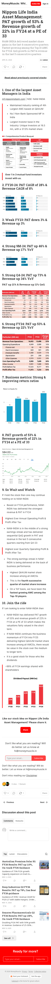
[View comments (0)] (13, 66)
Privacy (24, 971)
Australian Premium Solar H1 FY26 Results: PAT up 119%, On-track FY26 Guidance (19, 864)
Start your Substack (20, 976)
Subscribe (36, 4)
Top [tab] (5, 854)
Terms (30, 971)
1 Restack (22, 784)
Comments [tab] (8, 821)
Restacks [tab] (19, 821)
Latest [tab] (12, 854)
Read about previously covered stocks (26, 77)
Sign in (45, 4)
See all (7, 938)
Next (42, 802)
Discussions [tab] (22, 854)
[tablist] (13, 821)
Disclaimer (31, 775)
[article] (25, 871)
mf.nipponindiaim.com (13, 99)
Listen (45, 60)
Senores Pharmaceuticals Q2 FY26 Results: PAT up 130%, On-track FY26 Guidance (18, 915)
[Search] (46, 854)
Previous (10, 802)
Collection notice (40, 971)
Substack (15, 981)
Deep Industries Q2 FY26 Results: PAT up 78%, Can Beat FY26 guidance (19, 890)
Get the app (36, 976)
